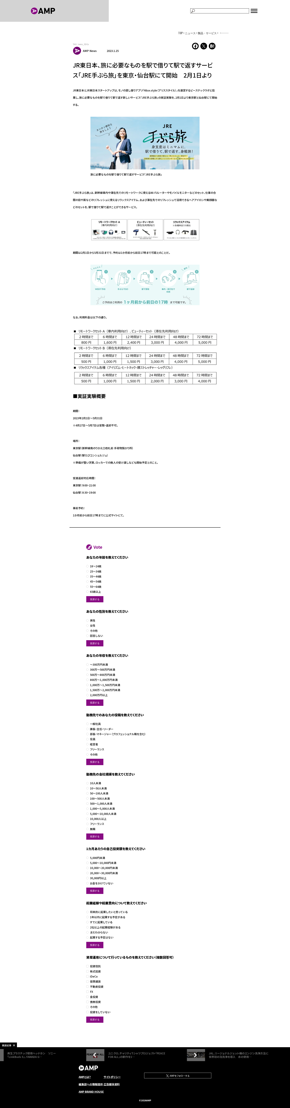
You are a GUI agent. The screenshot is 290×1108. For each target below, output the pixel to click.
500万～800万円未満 (102, 675)
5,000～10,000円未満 (103, 863)
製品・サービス (207, 33)
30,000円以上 (98, 878)
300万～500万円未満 (102, 669)
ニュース (190, 33)
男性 (92, 620)
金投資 (94, 997)
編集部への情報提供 (91, 1084)
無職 (92, 829)
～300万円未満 (99, 664)
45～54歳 (95, 581)
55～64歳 (95, 586)
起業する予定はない (101, 937)
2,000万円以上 (99, 695)
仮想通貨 (95, 981)
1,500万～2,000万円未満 (105, 690)
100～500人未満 (100, 798)
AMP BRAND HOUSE (91, 1092)
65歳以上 (95, 591)
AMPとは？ (85, 1077)
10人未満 (95, 783)
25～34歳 (95, 571)
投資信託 (95, 966)
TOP (180, 33)
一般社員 (95, 724)
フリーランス (97, 749)
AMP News (90, 51)
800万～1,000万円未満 (104, 680)
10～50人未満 (98, 788)
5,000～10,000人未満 (103, 814)
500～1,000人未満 (101, 803)
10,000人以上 (98, 819)
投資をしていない (100, 1012)
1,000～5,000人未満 (102, 808)
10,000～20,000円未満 (104, 868)
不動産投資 (96, 986)
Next (194, 1055)
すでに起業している (101, 922)
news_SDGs (83, 44)
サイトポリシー (112, 1077)
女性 (92, 625)
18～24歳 (95, 566)
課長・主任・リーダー (101, 729)
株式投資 (95, 971)
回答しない (96, 635)
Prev (95, 1055)
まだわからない (99, 932)
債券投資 (95, 1002)
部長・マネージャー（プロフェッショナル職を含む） (118, 734)
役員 (92, 739)
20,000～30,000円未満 (104, 873)
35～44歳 (95, 576)
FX (91, 991)
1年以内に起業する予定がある (107, 917)
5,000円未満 (97, 858)
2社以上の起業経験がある (105, 927)
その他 (94, 630)
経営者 (94, 744)
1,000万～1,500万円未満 (105, 685)
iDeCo (94, 976)
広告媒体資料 (112, 1084)
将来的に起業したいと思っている (109, 912)
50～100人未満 (99, 793)
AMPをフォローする (179, 1075)
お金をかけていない (101, 883)
